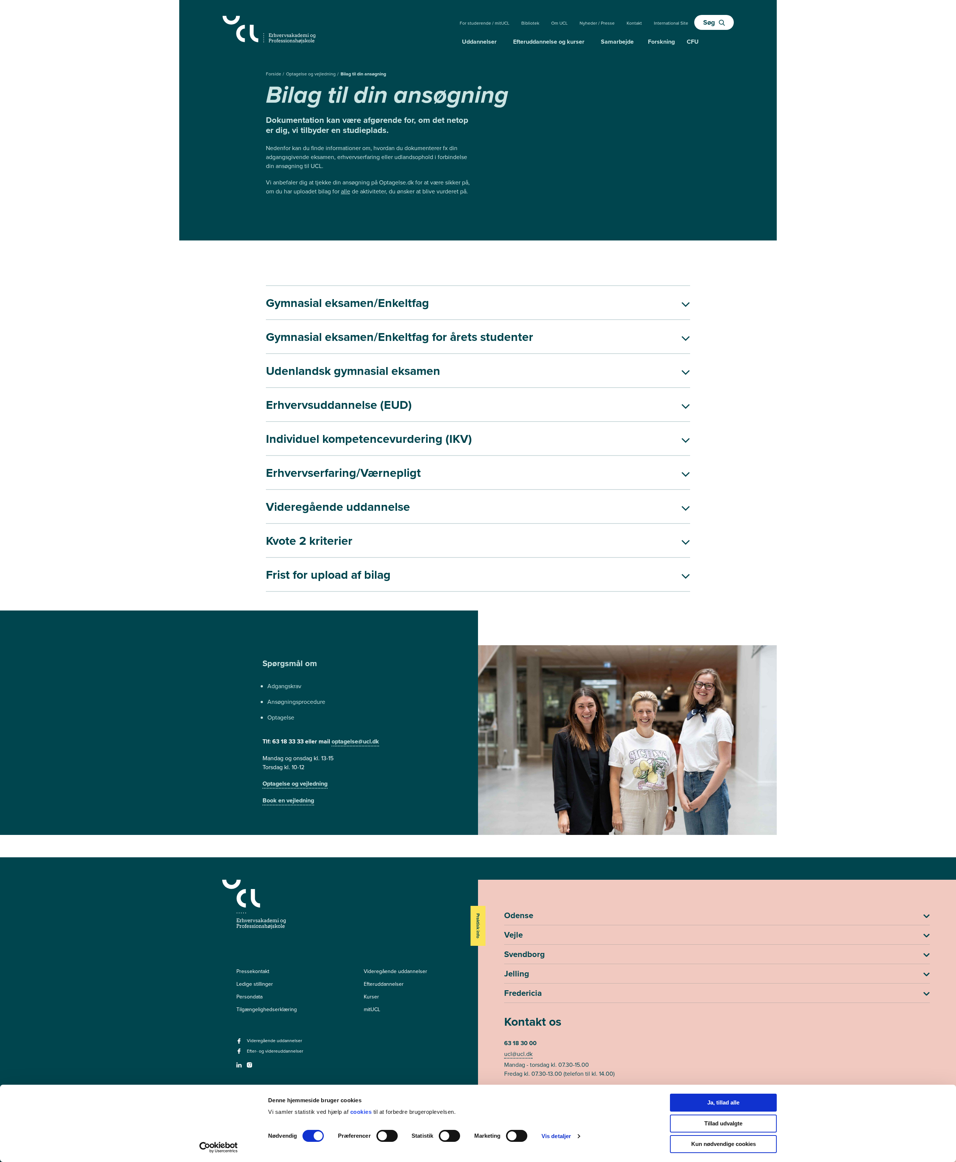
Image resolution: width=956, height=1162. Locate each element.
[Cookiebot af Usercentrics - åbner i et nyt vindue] (218, 1147)
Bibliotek (530, 23)
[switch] (387, 1136)
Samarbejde (617, 41)
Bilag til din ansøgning (363, 74)
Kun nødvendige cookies (723, 1144)
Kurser (371, 996)
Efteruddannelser (384, 984)
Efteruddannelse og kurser (548, 41)
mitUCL (372, 1009)
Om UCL (559, 23)
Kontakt (634, 23)
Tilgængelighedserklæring (266, 1009)
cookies (361, 1112)
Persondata (249, 996)
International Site (671, 23)
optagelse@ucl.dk (355, 741)
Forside (274, 74)
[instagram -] (250, 1067)
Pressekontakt (252, 971)
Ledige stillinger (254, 984)
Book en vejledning (288, 800)
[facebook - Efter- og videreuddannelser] (239, 1053)
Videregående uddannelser (395, 971)
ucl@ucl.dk (518, 1054)
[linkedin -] (239, 1067)
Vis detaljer (556, 1136)
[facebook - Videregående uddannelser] (239, 1043)
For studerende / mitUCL (484, 23)
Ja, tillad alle (723, 1102)
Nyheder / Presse (597, 23)
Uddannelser (479, 41)
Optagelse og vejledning (311, 74)
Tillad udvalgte (723, 1123)
